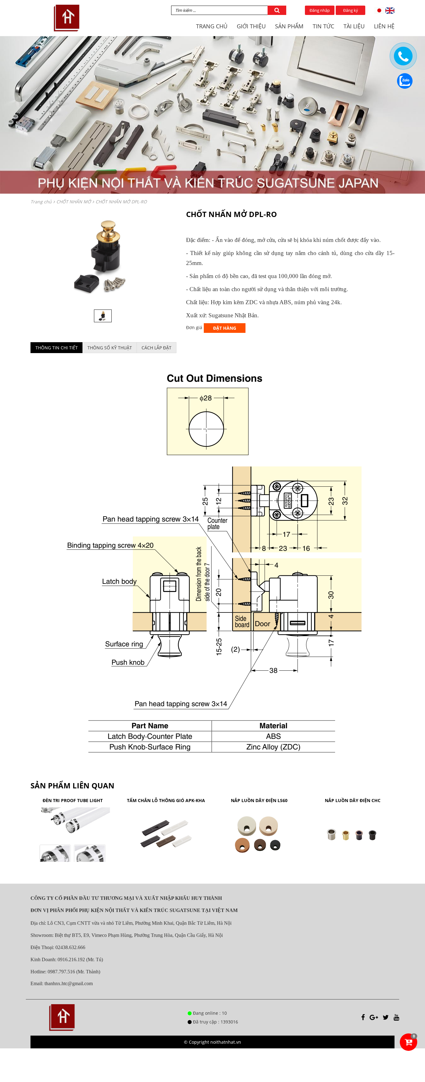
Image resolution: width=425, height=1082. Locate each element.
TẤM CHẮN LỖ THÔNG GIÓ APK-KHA (166, 800)
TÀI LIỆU (354, 26)
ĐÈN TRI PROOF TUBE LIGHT (73, 800)
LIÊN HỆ (384, 26)
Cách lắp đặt (156, 348)
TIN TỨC (323, 26)
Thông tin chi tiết (56, 348)
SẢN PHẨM (289, 26)
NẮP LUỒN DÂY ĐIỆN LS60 (259, 800)
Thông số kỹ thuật (109, 348)
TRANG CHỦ (211, 26)
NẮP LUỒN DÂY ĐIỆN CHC (353, 800)
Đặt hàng (224, 328)
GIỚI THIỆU (251, 26)
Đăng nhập (320, 10)
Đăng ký (350, 10)
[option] (103, 256)
